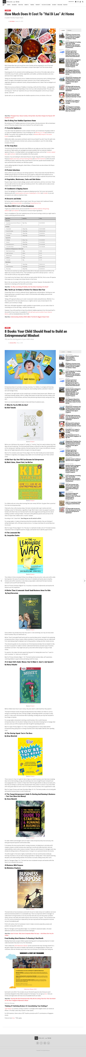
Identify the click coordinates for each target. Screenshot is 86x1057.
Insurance (14, 4)
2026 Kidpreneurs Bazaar (21, 946)
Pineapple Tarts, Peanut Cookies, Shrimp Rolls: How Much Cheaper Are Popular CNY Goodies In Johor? (30, 117)
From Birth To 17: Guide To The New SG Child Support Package (72, 102)
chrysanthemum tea (35, 203)
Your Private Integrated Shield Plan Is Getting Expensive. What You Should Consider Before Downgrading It (73, 496)
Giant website (15, 211)
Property (38, 4)
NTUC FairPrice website (36, 209)
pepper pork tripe (14, 159)
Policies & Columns (46, 4)
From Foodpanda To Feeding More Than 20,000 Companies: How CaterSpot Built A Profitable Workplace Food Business (73, 44)
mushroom (13, 154)
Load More (43, 1031)
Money (8, 4)
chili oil (39, 193)
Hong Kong (59, 4)
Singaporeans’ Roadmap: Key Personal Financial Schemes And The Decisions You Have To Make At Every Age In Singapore (73, 80)
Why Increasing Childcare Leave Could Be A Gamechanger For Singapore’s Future (72, 358)
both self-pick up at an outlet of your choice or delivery (28, 313)
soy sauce (25, 193)
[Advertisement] (30, 105)
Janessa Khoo (13, 343)
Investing (20, 4)
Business (54, 4)
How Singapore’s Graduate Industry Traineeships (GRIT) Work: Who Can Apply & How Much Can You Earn (73, 109)
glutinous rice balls (17, 203)
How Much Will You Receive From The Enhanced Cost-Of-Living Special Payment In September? (73, 89)
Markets (26, 4)
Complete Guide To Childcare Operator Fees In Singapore (73, 459)
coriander (45, 193)
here (46, 994)
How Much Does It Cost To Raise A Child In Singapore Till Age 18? (73, 436)
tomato (49, 152)
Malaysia (65, 4)
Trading (32, 4)
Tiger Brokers (8, 1009)
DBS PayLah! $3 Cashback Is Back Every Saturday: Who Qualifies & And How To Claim (73, 95)
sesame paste (19, 193)
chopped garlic (32, 193)
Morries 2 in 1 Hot (40, 132)
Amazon (32, 441)
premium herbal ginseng (25, 159)
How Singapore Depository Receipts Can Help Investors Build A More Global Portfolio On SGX (73, 72)
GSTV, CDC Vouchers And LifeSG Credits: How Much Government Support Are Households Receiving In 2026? (72, 487)
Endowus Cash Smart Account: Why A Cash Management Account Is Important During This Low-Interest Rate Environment (73, 53)
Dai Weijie (12, 21)
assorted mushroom (40, 159)
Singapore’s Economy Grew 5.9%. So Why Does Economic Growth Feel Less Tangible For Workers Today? (73, 37)
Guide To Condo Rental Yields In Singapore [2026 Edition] (73, 503)
